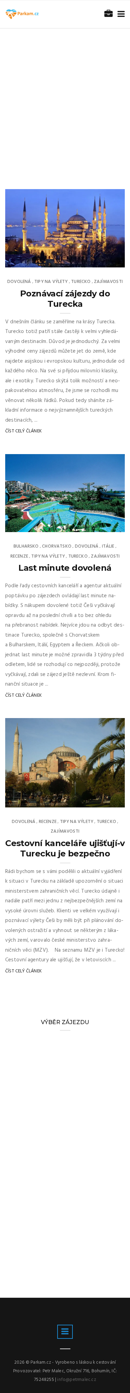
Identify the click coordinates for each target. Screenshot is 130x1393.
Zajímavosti (108, 281)
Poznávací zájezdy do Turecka (65, 298)
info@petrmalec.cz (76, 1379)
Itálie (108, 546)
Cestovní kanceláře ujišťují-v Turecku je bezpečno (65, 848)
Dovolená (19, 281)
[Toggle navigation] (120, 14)
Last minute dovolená (64, 568)
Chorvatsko (56, 546)
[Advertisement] (65, 96)
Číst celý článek (23, 431)
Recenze (19, 556)
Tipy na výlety (51, 281)
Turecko (80, 281)
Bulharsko (26, 546)
